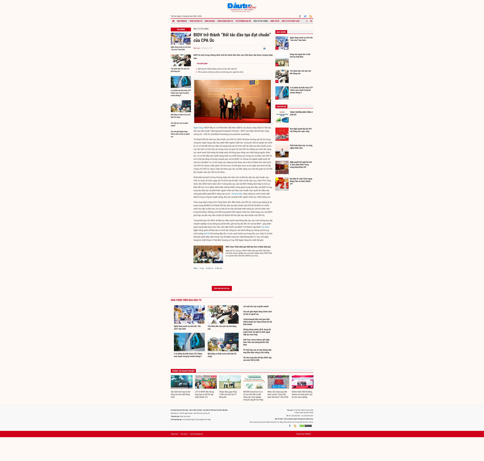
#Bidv (195, 268)
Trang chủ (174, 434)
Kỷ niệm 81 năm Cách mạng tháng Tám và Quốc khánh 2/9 (301, 181)
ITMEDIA (308, 434)
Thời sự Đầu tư (195, 21)
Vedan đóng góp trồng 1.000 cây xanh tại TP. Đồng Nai (228, 394)
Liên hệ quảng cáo (196, 434)
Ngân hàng (198, 127)
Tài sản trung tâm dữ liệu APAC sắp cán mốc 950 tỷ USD (257, 358)
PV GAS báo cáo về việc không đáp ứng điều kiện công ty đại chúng (257, 351)
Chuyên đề (281, 106)
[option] (182, 386)
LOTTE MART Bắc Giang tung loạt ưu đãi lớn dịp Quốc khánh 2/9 (204, 394)
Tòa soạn (184, 434)
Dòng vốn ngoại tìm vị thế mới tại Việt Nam (300, 55)
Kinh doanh (210, 21)
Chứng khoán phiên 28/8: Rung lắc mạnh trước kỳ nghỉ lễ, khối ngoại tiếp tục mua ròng (257, 332)
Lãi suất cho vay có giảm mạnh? (256, 306)
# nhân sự (209, 268)
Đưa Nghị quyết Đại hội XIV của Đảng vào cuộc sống (301, 130)
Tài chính (265, 227)
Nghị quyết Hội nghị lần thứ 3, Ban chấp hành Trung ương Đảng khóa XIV (301, 164)
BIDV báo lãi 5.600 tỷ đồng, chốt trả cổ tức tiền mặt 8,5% (217, 69)
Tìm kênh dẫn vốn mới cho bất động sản (300, 72)
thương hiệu (237, 193)
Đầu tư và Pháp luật (291, 21)
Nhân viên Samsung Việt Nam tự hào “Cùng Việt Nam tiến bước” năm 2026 (278, 394)
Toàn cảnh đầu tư (225, 21)
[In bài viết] (264, 48)
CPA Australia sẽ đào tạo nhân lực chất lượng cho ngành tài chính (220, 72)
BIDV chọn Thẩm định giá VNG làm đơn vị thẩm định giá (248, 247)
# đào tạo (218, 268)
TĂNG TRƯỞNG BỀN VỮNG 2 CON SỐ (301, 113)
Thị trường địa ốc (243, 21)
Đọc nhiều (281, 32)
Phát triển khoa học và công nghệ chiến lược (301, 146)
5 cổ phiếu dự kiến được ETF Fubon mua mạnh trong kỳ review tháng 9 (181, 93)
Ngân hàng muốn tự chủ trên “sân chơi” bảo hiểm (301, 38)
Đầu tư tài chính (261, 21)
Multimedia (182, 21)
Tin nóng (181, 29)
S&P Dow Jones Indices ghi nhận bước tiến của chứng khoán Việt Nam (256, 342)
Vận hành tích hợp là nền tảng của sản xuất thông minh (180, 394)
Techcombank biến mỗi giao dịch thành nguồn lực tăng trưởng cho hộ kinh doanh (257, 321)
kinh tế (207, 233)
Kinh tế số (274, 21)
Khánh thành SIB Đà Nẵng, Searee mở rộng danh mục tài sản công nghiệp (302, 394)
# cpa (202, 268)
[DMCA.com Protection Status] (305, 426)
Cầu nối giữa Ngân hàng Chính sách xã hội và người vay (180, 134)
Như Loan (196, 48)
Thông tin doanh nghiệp (183, 371)
